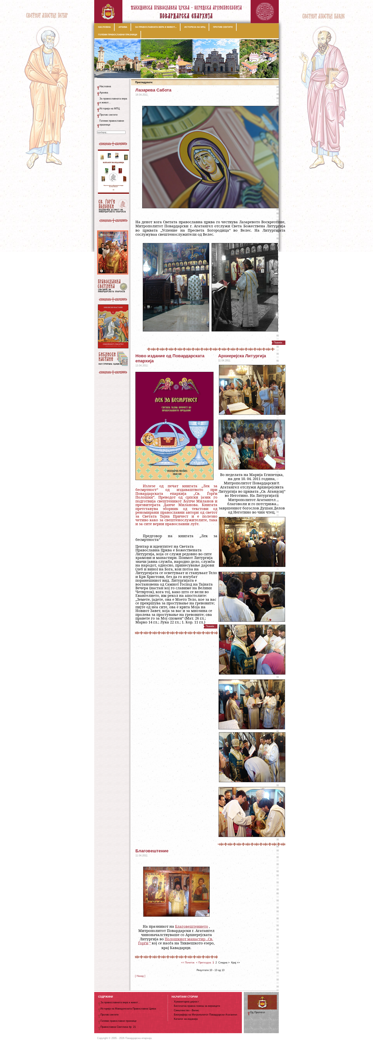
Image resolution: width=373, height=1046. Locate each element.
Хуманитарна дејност (186, 1001)
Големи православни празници (111, 122)
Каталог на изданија (186, 1018)
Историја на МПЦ (109, 108)
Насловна (105, 86)
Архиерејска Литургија (242, 355)
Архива (103, 92)
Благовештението (191, 926)
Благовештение (151, 850)
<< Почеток (187, 962)
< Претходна (203, 962)
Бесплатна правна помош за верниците (197, 1005)
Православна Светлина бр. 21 (118, 1026)
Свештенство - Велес (186, 1010)
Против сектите (108, 114)
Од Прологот (257, 1012)
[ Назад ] (140, 976)
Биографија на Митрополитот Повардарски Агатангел (205, 1014)
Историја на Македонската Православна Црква (128, 1008)
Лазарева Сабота (153, 90)
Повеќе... (279, 342)
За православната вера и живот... (113, 100)
